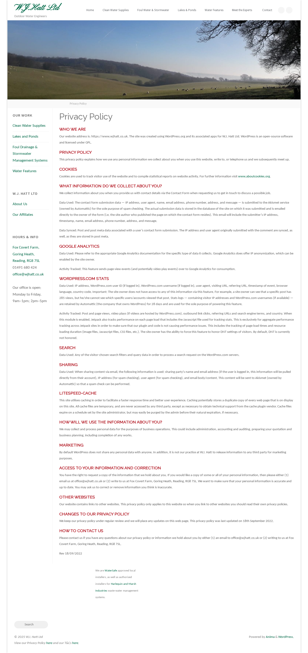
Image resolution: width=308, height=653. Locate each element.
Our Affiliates (23, 215)
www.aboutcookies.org (254, 176)
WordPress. (286, 637)
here (49, 643)
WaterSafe (111, 570)
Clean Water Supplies (29, 126)
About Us (20, 204)
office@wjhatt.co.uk (28, 274)
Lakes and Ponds (25, 137)
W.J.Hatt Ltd (36, 8)
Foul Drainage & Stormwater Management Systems (30, 154)
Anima (270, 637)
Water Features (25, 171)
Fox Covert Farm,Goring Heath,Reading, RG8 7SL (26, 254)
